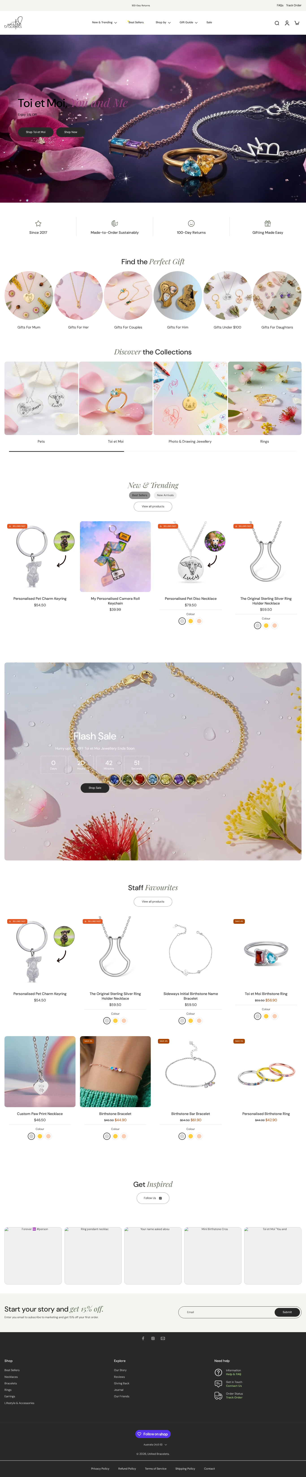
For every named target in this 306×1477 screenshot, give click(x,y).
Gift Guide (186, 22)
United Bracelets (158, 1454)
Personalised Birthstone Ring (266, 1113)
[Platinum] (31, 1136)
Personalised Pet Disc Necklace (191, 598)
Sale (209, 22)
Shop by (161, 22)
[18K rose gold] (199, 621)
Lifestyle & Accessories (19, 1403)
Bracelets (10, 1383)
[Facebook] (143, 1338)
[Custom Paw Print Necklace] (39, 1071)
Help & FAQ (233, 1374)
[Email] (163, 1338)
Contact (209, 1469)
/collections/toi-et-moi (15, 36)
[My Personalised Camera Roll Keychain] (115, 556)
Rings (7, 1390)
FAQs (280, 5)
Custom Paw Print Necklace (40, 1113)
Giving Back (121, 1383)
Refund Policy (127, 1469)
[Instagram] (153, 1338)
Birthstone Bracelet (115, 1113)
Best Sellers (11, 1370)
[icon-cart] (297, 22)
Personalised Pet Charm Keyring (40, 598)
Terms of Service (155, 1469)
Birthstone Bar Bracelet (190, 1113)
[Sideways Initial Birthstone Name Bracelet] (190, 951)
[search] (277, 22)
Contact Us (234, 1386)
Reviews (119, 1377)
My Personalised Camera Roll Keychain (115, 600)
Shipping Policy (185, 1469)
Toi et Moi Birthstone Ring (266, 993)
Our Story (120, 1370)
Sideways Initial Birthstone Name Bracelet (191, 996)
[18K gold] (190, 621)
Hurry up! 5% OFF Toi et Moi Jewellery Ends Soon (126, 5)
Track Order (294, 5)
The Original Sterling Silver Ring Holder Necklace (266, 600)
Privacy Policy (100, 1469)
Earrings (9, 1396)
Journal (118, 1390)
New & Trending (102, 22)
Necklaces (11, 1377)
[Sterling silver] (182, 621)
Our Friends (121, 1396)
